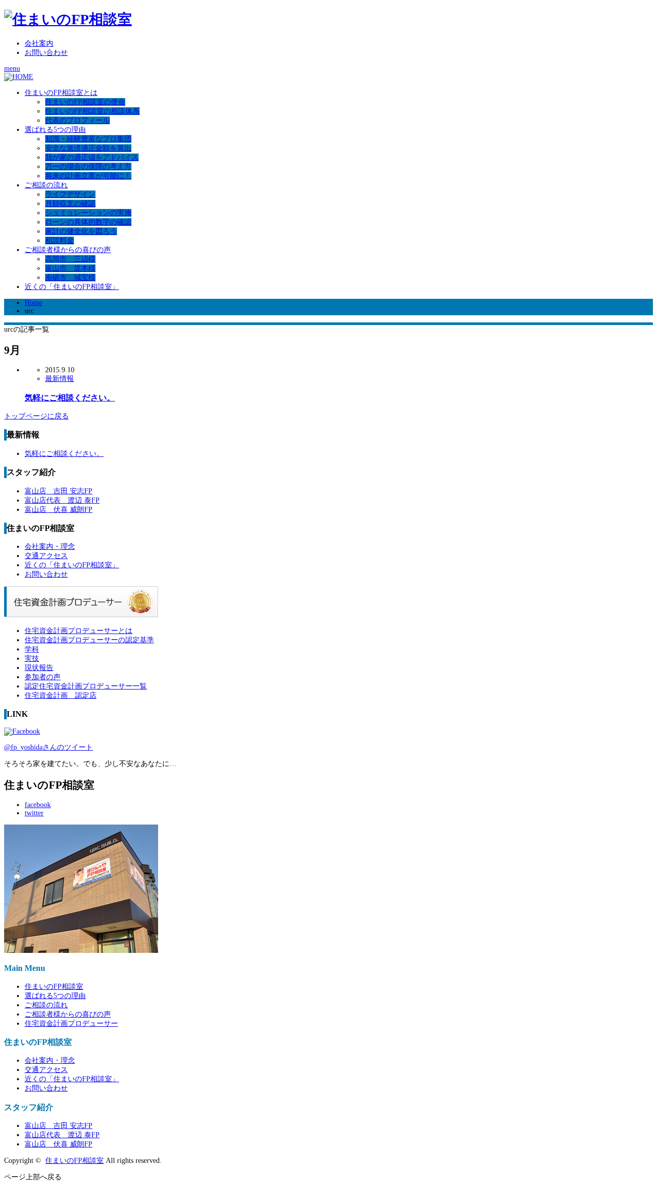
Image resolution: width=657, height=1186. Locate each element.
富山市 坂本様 (70, 268)
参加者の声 (43, 677)
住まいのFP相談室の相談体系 (92, 111)
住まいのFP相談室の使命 (85, 102)
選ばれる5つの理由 (55, 129)
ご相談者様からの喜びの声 (68, 250)
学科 (32, 649)
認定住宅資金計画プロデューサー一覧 (86, 686)
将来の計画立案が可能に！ (88, 176)
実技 (32, 658)
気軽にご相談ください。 (70, 398)
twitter (34, 813)
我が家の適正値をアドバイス (92, 157)
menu (12, 68)
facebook (38, 805)
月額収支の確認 (70, 203)
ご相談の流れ (46, 185)
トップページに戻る (36, 416)
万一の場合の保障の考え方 (88, 166)
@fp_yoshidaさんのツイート (48, 747)
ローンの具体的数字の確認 (88, 222)
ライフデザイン (70, 194)
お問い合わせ (46, 52)
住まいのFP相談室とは (61, 93)
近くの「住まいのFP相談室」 (72, 287)
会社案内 (39, 43)
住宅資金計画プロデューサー (71, 1023)
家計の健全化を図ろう (81, 231)
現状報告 (39, 668)
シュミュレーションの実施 (88, 213)
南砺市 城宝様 (70, 277)
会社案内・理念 (50, 546)
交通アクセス (46, 556)
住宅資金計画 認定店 (60, 695)
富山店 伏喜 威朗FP (58, 509)
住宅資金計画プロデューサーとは (78, 631)
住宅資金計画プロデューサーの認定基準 (89, 640)
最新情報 (59, 378)
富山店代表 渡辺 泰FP (62, 500)
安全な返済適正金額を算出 (88, 148)
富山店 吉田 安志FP (58, 491)
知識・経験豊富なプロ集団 (88, 139)
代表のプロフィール (77, 120)
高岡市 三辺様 (70, 259)
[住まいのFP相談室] (68, 19)
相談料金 (59, 240)
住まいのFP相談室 (54, 986)
